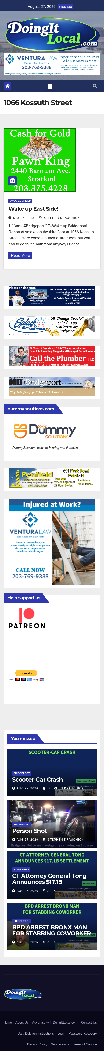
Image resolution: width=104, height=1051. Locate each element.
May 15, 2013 (23, 218)
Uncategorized (20, 201)
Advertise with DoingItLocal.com (54, 1022)
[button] (94, 86)
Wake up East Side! (33, 209)
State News (21, 869)
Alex (51, 891)
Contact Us (89, 1022)
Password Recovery (83, 1033)
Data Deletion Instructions (36, 1033)
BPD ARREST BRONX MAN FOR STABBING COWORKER (51, 930)
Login (61, 1033)
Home (8, 1022)
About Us (22, 1022)
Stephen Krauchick (61, 218)
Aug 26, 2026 (27, 891)
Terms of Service (85, 1044)
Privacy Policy (37, 1044)
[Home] (7, 86)
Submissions (60, 1044)
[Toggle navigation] (50, 86)
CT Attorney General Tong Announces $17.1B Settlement (49, 881)
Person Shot (29, 830)
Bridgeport (22, 773)
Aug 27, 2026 (27, 788)
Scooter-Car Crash (37, 779)
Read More (20, 255)
